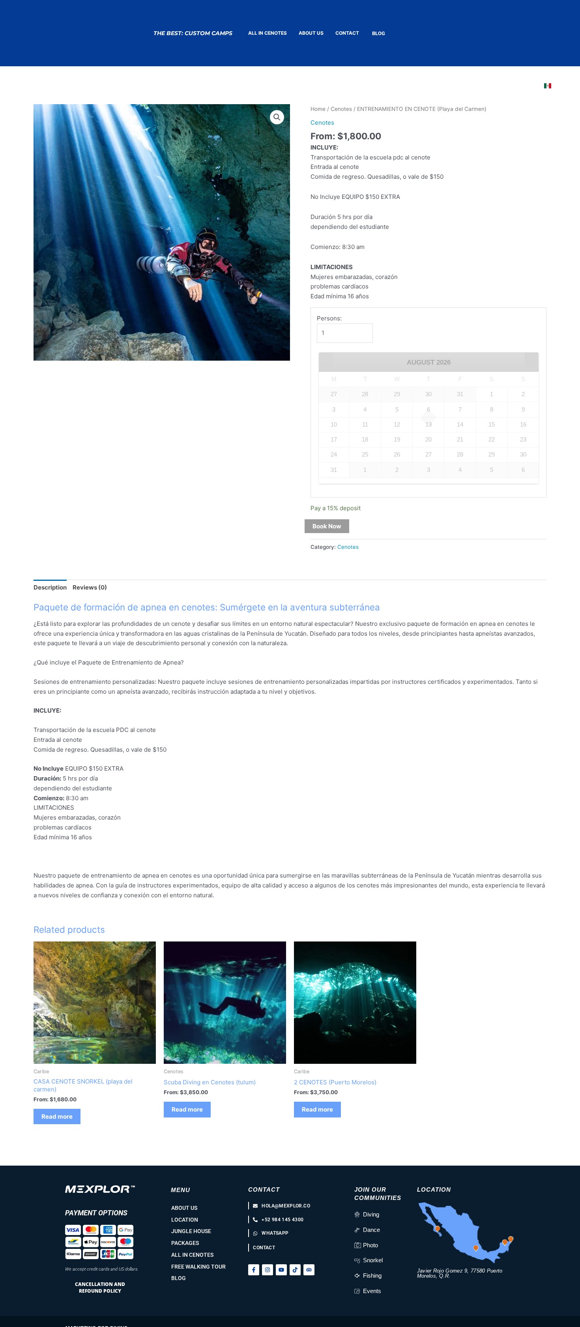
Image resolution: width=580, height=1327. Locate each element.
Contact (264, 1189)
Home (318, 109)
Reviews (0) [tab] (90, 587)
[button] (277, 117)
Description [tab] (50, 587)
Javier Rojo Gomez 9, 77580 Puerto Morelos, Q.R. (460, 1273)
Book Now (326, 526)
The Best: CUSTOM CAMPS (192, 33)
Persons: (329, 318)
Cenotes (341, 109)
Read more (57, 1116)
